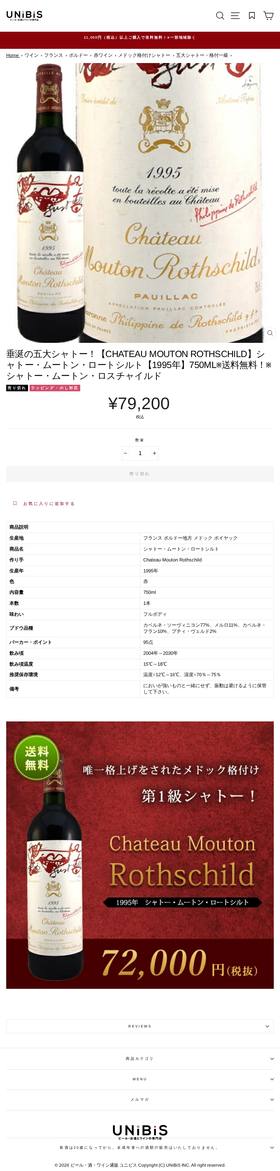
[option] (140, 37)
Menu (140, 1079)
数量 (140, 440)
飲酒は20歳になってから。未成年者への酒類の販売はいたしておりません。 (140, 1147)
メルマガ (140, 1099)
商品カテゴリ (140, 1059)
